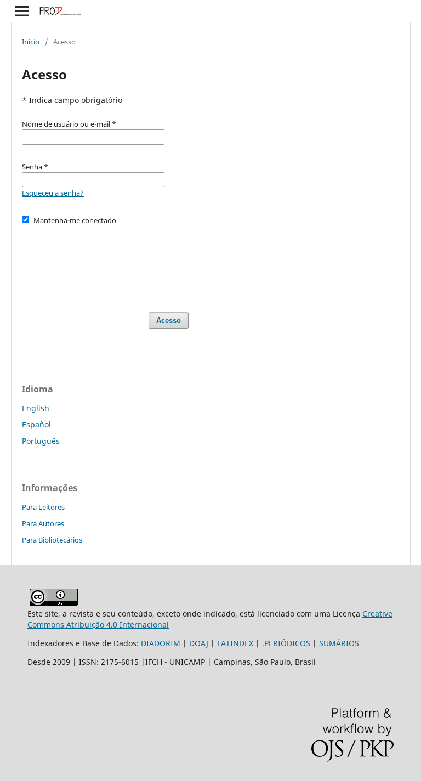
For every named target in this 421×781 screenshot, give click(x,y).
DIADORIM (160, 643)
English (35, 408)
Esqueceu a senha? (53, 193)
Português (41, 441)
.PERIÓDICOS (286, 643)
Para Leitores (43, 507)
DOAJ (198, 643)
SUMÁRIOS (339, 643)
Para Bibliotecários (52, 540)
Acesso (168, 320)
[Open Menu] (22, 11)
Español (36, 424)
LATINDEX (235, 643)
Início (30, 42)
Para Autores (43, 523)
